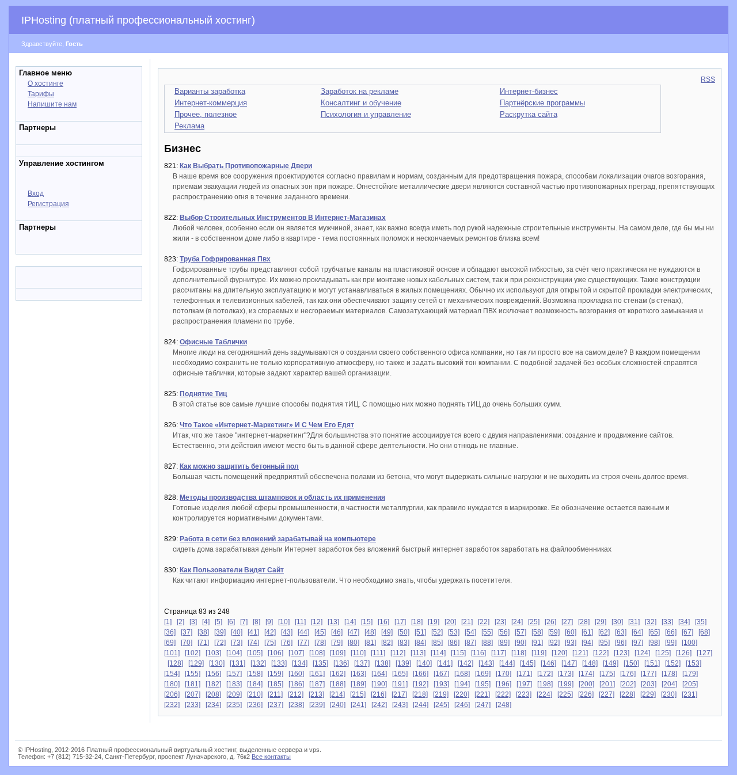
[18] (417, 622)
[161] (317, 674)
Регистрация (48, 204)
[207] (192, 694)
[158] (255, 674)
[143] (486, 663)
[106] (275, 653)
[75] (270, 643)
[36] (170, 632)
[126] (684, 653)
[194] (462, 684)
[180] (172, 684)
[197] (524, 684)
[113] (418, 653)
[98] (654, 643)
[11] (300, 622)
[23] (500, 622)
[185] (275, 684)
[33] (667, 622)
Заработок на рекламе (359, 91)
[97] (637, 643)
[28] (584, 622)
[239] (317, 705)
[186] (296, 684)
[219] (441, 694)
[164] (379, 674)
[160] (296, 674)
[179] (690, 674)
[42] (270, 632)
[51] (420, 632)
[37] (186, 632)
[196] (503, 684)
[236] (255, 705)
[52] (437, 632)
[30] (617, 622)
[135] (320, 663)
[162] (337, 674)
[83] (403, 643)
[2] (180, 622)
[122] (601, 653)
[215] (358, 694)
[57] (520, 632)
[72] (220, 643)
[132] (258, 663)
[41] (253, 632)
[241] (358, 705)
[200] (586, 684)
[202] (628, 684)
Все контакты (271, 756)
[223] (523, 694)
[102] (192, 653)
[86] (453, 643)
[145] (527, 663)
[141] (445, 663)
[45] (320, 632)
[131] (237, 663)
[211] (275, 694)
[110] (358, 653)
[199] (565, 684)
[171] (524, 674)
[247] (483, 705)
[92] (554, 643)
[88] (487, 643)
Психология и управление (366, 114)
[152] (673, 663)
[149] (610, 663)
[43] (286, 632)
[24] (517, 622)
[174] (586, 674)
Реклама (189, 125)
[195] (483, 684)
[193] (441, 684)
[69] (170, 643)
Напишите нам (52, 104)
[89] (504, 643)
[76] (286, 643)
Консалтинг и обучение (361, 102)
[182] (213, 684)
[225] (565, 694)
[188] (337, 684)
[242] (379, 705)
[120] (559, 653)
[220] (461, 694)
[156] (213, 674)
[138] (382, 663)
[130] (217, 663)
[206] (172, 694)
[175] (607, 674)
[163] (358, 674)
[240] (337, 705)
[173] (565, 674)
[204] (669, 684)
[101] (172, 653)
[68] (704, 632)
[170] (503, 674)
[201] (607, 684)
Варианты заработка (209, 91)
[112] (397, 653)
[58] (537, 632)
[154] (172, 674)
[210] (255, 694)
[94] (587, 643)
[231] (689, 694)
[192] (420, 684)
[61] (587, 632)
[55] (487, 632)
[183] (234, 684)
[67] (687, 632)
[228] (627, 694)
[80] (353, 643)
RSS (708, 79)
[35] (700, 622)
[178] (669, 674)
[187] (317, 684)
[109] (337, 653)
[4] (206, 622)
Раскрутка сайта (528, 114)
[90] (520, 643)
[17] (400, 622)
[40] (236, 632)
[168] (462, 674)
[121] (580, 653)
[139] (403, 663)
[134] (299, 663)
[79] (337, 643)
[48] (370, 632)
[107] (296, 653)
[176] (628, 674)
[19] (433, 622)
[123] (621, 653)
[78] (320, 643)
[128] (175, 663)
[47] (353, 632)
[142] (465, 663)
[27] (567, 622)
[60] (570, 632)
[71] (203, 643)
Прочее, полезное (205, 114)
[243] (400, 705)
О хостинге (45, 83)
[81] (370, 643)
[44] (303, 632)
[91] (537, 643)
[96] (620, 643)
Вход (36, 193)
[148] (590, 663)
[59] (554, 632)
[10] (284, 622)
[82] (387, 643)
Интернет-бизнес (529, 91)
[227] (606, 694)
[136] (341, 663)
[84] (420, 643)
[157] (234, 674)
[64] (637, 632)
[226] (586, 694)
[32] (650, 622)
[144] (507, 663)
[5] (218, 622)
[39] (220, 632)
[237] (275, 705)
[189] (358, 684)
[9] (269, 622)
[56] (504, 632)
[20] (450, 622)
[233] (192, 705)
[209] (234, 694)
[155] (192, 674)
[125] (663, 653)
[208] (213, 694)
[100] (689, 643)
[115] (458, 653)
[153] (693, 663)
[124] (642, 653)
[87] (470, 643)
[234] (213, 705)
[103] (213, 653)
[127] (704, 653)
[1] (168, 622)
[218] (420, 694)
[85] (437, 643)
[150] (631, 663)
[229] (648, 694)
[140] (424, 663)
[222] (503, 694)
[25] (534, 622)
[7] (244, 622)
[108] (317, 653)
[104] (234, 653)
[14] (350, 622)
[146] (548, 663)
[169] (483, 674)
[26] (550, 622)
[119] (538, 653)
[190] (379, 684)
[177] (648, 674)
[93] (570, 643)
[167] (441, 674)
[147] (569, 663)
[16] (383, 622)
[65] (654, 632)
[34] (684, 622)
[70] (186, 643)
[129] (196, 663)
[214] (337, 694)
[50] (403, 632)
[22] (483, 622)
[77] (303, 643)
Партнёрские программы (542, 102)
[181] (192, 684)
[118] (518, 653)
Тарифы (41, 94)
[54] (470, 632)
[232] (172, 705)
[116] (478, 653)
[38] (203, 632)
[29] (600, 622)
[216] (378, 694)
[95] (604, 643)
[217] (399, 694)
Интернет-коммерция (210, 102)
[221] (482, 694)
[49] (387, 632)
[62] (604, 632)
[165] (400, 674)
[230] (669, 694)
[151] (652, 663)
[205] (690, 684)
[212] (295, 694)
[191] (400, 684)
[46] (337, 632)
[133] (279, 663)
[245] (441, 705)
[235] (234, 705)
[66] (671, 632)
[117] (498, 653)
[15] (367, 622)
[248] (503, 705)
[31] (634, 622)
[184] (255, 684)
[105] (255, 653)
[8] (256, 622)
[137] (362, 663)
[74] (253, 643)
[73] (236, 643)
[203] (648, 684)
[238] (296, 705)
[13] (333, 622)
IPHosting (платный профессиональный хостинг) (138, 20)
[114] (438, 653)
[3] (193, 622)
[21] (467, 622)
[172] (545, 674)
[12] (316, 622)
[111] (378, 653)
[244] (420, 705)
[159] (275, 674)
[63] (620, 632)
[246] (462, 705)
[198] (545, 684)
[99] (671, 643)
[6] (231, 622)
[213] (316, 694)
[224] (544, 694)
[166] (420, 674)
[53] (453, 632)
